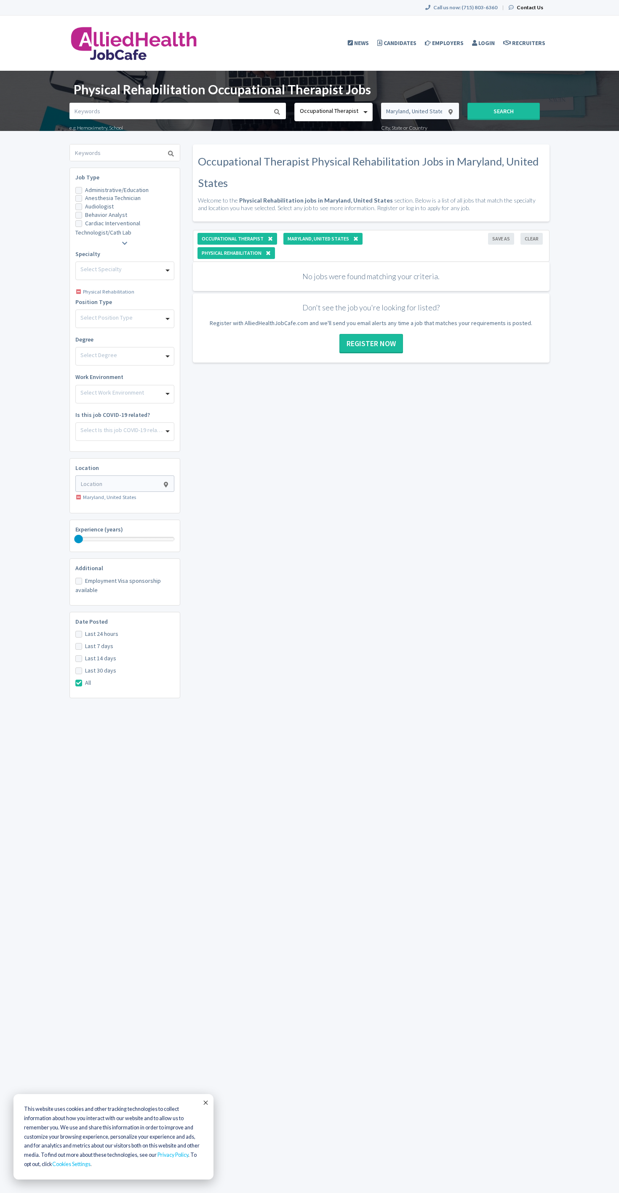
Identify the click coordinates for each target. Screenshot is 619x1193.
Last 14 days (100, 658)
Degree (84, 339)
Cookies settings (71, 1164)
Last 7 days (99, 646)
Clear (532, 238)
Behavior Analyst (106, 215)
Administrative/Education (117, 190)
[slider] (79, 539)
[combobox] (333, 112)
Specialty (87, 254)
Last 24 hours (101, 634)
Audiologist (99, 206)
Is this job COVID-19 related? (112, 415)
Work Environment (99, 377)
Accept (205, 1102)
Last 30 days (100, 670)
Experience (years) (99, 529)
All (88, 682)
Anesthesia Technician (113, 198)
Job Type (87, 177)
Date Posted (91, 621)
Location (87, 468)
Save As (501, 238)
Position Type (93, 302)
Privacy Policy (172, 1155)
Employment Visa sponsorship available (118, 585)
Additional (89, 568)
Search (504, 111)
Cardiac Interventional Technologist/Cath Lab (107, 227)
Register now (371, 343)
